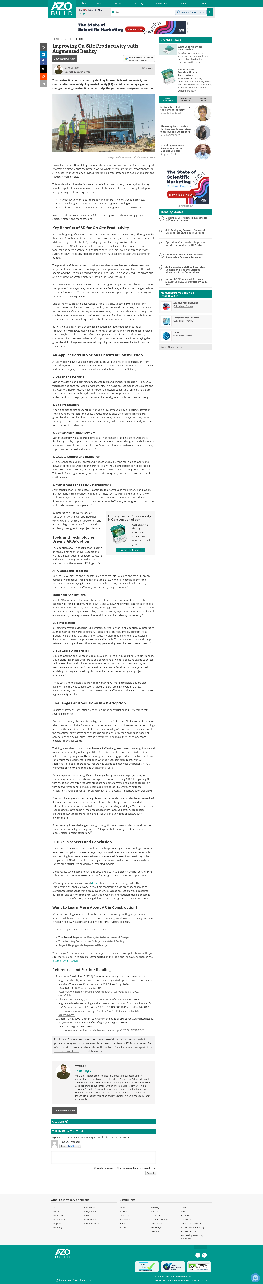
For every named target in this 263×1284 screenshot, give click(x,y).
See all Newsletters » (171, 346)
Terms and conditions (66, 1050)
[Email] (43, 83)
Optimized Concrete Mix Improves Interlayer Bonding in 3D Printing (185, 243)
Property (154, 1207)
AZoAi (86, 1215)
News (122, 1207)
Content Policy (188, 1231)
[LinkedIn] (43, 54)
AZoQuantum (90, 1211)
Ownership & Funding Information (192, 1237)
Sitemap (154, 1231)
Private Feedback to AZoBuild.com (138, 1168)
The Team (155, 1215)
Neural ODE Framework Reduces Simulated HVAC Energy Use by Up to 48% (186, 282)
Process (154, 1211)
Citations (58, 1121)
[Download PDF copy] (43, 47)
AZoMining (56, 1227)
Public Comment (105, 1168)
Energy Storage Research (186, 317)
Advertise (186, 1219)
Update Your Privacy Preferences (75, 1280)
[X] (43, 69)
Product (124, 1227)
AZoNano (55, 1211)
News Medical (91, 1219)
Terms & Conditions (191, 1223)
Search (184, 1211)
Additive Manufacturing (185, 302)
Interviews (125, 1219)
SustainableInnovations (186, 99)
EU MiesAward (203, 99)
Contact (185, 1215)
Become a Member (160, 1219)
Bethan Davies (83, 71)
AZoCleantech (58, 1219)
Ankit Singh (83, 1071)
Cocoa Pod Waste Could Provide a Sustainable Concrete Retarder (184, 256)
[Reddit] (43, 76)
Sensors (177, 332)
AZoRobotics (57, 1215)
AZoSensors (90, 1207)
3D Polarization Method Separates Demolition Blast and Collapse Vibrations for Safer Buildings (185, 269)
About (184, 1207)
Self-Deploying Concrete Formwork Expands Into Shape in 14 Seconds (185, 231)
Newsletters (156, 1223)
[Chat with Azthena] (255, 1277)
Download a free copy (130, 550)
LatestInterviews (168, 99)
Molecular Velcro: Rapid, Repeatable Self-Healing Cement (186, 219)
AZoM (54, 1207)
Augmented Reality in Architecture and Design (100, 937)
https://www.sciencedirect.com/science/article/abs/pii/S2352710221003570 (101, 1030)
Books (123, 1223)
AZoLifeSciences (92, 1223)
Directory (124, 1215)
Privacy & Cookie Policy (192, 1227)
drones (95, 883)
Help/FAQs (155, 1227)
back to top (199, 1246)
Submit (151, 1173)
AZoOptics (56, 1223)
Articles (123, 1211)
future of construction (65, 960)
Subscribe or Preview (183, 306)
